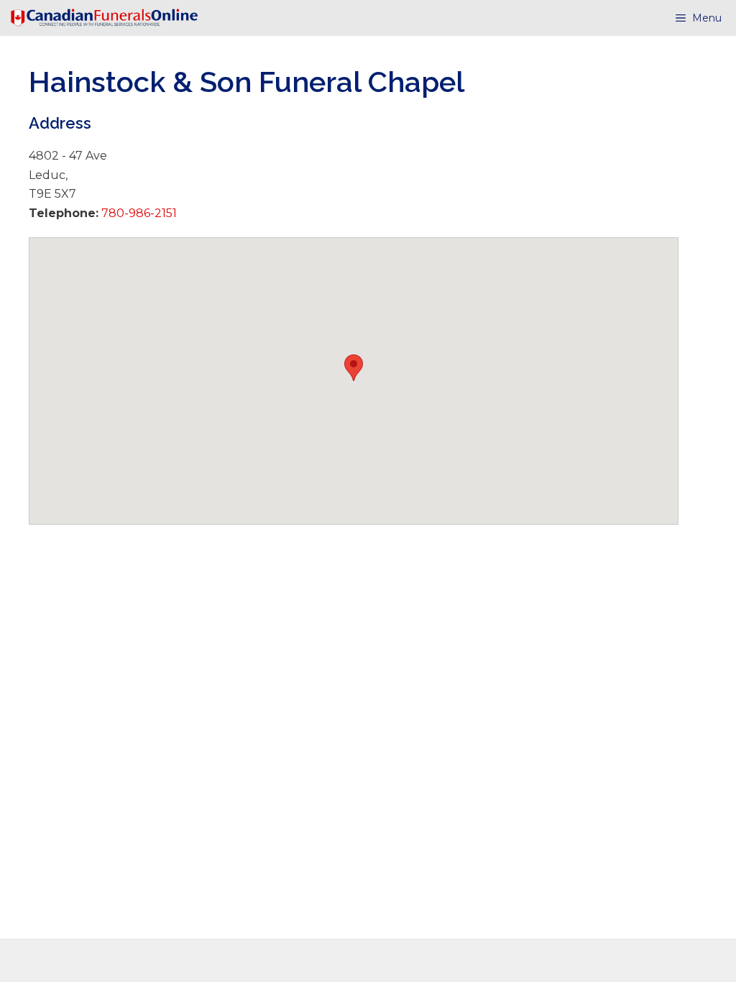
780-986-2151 (137, 213)
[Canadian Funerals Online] (104, 18)
